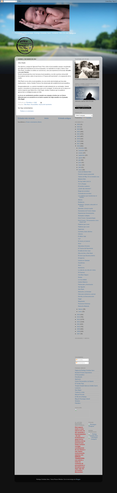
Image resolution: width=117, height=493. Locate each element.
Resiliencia (81, 202)
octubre (80, 153)
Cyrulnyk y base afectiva (85, 231)
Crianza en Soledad (83, 260)
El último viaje (82, 236)
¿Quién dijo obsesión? (84, 188)
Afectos (80, 199)
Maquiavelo (81, 301)
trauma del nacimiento (45, 104)
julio (79, 160)
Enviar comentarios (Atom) (33, 122)
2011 (78, 324)
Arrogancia (81, 258)
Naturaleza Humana (84, 246)
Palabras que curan (83, 224)
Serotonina (81, 267)
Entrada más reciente (26, 118)
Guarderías (81, 263)
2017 (78, 143)
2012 (78, 321)
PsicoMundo (78, 377)
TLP (79, 239)
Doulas (80, 277)
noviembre (81, 150)
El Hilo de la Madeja (80, 396)
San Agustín (81, 287)
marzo (80, 169)
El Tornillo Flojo (79, 383)
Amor (79, 243)
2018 (78, 141)
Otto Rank (27, 104)
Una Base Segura (83, 275)
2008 (78, 331)
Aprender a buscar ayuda (85, 208)
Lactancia (78, 388)
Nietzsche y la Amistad (84, 291)
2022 (78, 131)
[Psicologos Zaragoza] (93, 426)
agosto (80, 157)
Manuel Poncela (79, 394)
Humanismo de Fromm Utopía (87, 211)
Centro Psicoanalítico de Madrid (84, 381)
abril (79, 167)
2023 (78, 129)
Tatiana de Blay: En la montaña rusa (88, 176)
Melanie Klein (82, 179)
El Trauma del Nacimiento (85, 248)
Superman (81, 229)
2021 (78, 134)
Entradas (80, 359)
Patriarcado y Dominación (85, 284)
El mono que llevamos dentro (86, 255)
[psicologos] (82, 417)
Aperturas (78, 379)
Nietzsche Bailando (83, 306)
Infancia (80, 234)
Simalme (77, 401)
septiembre (81, 155)
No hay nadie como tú (84, 181)
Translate (88, 117)
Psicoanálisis (34, 104)
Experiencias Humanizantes (86, 213)
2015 (78, 314)
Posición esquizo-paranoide (86, 174)
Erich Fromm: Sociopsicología (86, 218)
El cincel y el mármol (84, 241)
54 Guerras (81, 272)
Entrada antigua (64, 118)
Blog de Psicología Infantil (82, 399)
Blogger (78, 479)
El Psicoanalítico (79, 374)
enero (80, 311)
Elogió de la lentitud (83, 191)
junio (80, 162)
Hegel (79, 299)
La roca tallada (82, 279)
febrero (80, 309)
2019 (78, 138)
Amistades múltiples (84, 215)
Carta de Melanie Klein (84, 172)
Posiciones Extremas (84, 303)
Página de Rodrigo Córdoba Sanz (84, 370)
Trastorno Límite (79, 392)
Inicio (46, 118)
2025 (78, 124)
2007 (78, 333)
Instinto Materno (82, 282)
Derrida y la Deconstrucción (86, 296)
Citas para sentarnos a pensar (87, 294)
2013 (78, 319)
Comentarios (81, 363)
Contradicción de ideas (84, 193)
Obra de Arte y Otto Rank (85, 253)
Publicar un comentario (27, 111)
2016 (78, 146)
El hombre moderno (84, 186)
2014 (78, 317)
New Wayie (78, 390)
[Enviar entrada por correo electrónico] (40, 102)
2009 (78, 329)
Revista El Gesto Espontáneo (83, 372)
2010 (78, 326)
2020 (78, 136)
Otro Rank (81, 289)
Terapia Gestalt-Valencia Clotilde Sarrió (86, 385)
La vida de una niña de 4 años (87, 270)
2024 (78, 126)
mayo (80, 165)
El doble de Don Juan (84, 250)
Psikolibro (78, 403)
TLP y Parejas (82, 184)
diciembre (81, 148)
